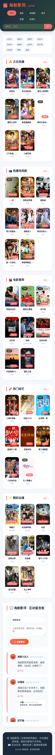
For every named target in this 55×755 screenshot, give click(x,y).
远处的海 (43, 340)
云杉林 (12, 340)
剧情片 (19, 45)
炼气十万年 (43, 558)
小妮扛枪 (27, 153)
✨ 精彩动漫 (16, 498)
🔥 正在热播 (16, 62)
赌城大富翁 (27, 309)
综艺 (43, 13)
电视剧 (32, 13)
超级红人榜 (12, 449)
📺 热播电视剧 (18, 171)
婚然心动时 (12, 122)
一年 (12, 200)
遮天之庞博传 (43, 91)
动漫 (22, 19)
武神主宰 (12, 558)
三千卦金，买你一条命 (15, 153)
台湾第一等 (43, 418)
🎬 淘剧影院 (14, 5)
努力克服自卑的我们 (14, 231)
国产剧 (40, 45)
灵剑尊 (27, 558)
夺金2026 (27, 418)
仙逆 (43, 527)
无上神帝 (27, 589)
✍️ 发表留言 (19, 642)
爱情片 (29, 39)
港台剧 (9, 50)
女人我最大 (27, 480)
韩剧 (19, 50)
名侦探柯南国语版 (29, 527)
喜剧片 (19, 39)
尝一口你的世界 (12, 262)
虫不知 (43, 309)
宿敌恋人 (27, 231)
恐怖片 (9, 45)
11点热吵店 (11, 480)
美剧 (27, 50)
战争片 (29, 45)
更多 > (46, 62)
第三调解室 (43, 449)
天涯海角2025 (12, 371)
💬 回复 (20, 671)
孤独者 (43, 200)
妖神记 (12, 91)
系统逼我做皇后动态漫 (31, 122)
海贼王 (12, 527)
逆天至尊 (12, 589)
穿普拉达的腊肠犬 (13, 309)
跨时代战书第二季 (44, 122)
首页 (12, 13)
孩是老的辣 (27, 200)
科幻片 (40, 39)
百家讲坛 (27, 449)
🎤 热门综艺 (16, 389)
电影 (22, 13)
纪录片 (32, 19)
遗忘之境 (27, 371)
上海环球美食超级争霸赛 (16, 418)
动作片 (9, 39)
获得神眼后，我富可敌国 (32, 262)
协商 (27, 340)
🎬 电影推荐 (16, 280)
